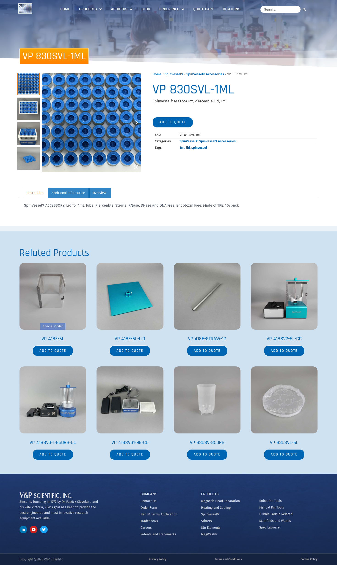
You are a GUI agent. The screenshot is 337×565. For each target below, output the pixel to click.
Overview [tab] (99, 193)
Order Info (169, 9)
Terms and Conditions (228, 559)
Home (65, 9)
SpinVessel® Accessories (205, 74)
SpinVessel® (174, 74)
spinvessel (199, 148)
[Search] (305, 9)
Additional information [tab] (68, 193)
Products (88, 9)
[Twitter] (44, 529)
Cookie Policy (309, 559)
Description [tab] (35, 193)
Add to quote (172, 122)
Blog (145, 9)
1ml (182, 148)
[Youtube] (33, 529)
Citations (231, 9)
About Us (119, 9)
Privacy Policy (157, 559)
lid (188, 148)
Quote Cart (203, 9)
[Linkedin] (23, 529)
